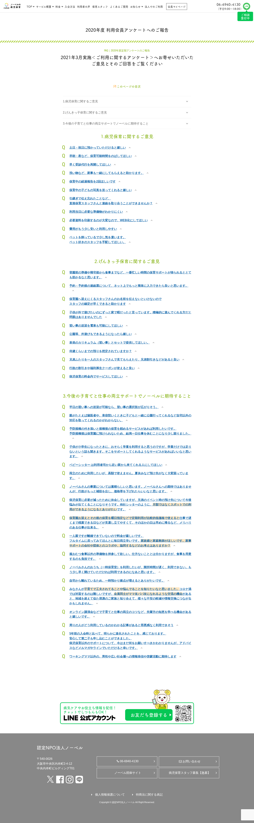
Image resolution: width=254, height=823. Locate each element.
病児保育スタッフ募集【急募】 (189, 772)
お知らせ (135, 6)
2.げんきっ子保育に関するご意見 (85, 112)
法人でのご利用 (154, 6)
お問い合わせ (191, 761)
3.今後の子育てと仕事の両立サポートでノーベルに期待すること (106, 123)
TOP (29, 6)
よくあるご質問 (119, 6)
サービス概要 (43, 6)
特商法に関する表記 (149, 794)
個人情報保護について (110, 794)
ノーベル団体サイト (127, 772)
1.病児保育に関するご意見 (80, 101)
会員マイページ (177, 6)
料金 (58, 6)
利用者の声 (83, 6)
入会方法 (70, 6)
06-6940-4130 (129, 761)
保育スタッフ (100, 6)
